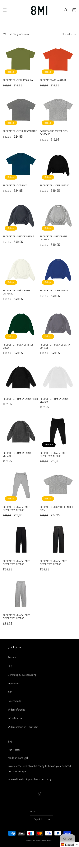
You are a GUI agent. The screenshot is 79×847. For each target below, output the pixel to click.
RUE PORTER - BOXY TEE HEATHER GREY (56, 509)
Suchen (12, 657)
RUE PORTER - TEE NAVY (15, 185)
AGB (10, 692)
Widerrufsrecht (16, 709)
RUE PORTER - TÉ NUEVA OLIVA (18, 80)
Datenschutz (15, 700)
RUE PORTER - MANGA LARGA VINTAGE (17, 454)
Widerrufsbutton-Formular (23, 726)
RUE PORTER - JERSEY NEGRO (54, 185)
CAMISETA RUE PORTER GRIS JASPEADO (53, 133)
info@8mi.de (15, 718)
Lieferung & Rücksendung (22, 674)
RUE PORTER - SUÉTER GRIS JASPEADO (53, 238)
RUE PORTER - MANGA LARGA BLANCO (54, 400)
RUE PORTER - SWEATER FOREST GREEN (19, 346)
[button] (5, 10)
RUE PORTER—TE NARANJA (53, 80)
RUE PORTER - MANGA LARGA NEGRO (21, 398)
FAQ (10, 666)
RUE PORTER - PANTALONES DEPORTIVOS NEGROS (53, 454)
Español (38, 819)
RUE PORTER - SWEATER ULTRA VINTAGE (55, 346)
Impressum (14, 683)
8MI (34, 840)
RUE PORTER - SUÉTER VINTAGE (18, 236)
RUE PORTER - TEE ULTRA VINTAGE (20, 131)
